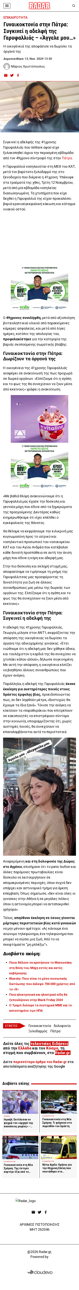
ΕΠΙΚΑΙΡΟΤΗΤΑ (15, 17)
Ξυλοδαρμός (38, 1031)
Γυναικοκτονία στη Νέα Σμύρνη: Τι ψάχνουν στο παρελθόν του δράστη (57, 1123)
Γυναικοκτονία (39, 1026)
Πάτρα (67, 158)
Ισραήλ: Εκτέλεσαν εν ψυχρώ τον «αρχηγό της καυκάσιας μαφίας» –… (18, 1123)
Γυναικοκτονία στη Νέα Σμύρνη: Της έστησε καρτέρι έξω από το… (18, 1168)
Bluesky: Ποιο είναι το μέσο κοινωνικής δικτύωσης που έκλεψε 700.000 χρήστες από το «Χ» (42, 984)
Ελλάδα (24, 1048)
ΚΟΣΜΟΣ (7, 1116)
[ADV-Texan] (39, 288)
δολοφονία (62, 1026)
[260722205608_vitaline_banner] (39, 419)
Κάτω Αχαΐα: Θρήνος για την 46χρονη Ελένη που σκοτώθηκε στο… (57, 1168)
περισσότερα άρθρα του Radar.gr (40, 1062)
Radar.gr (62, 1052)
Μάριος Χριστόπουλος (28, 66)
